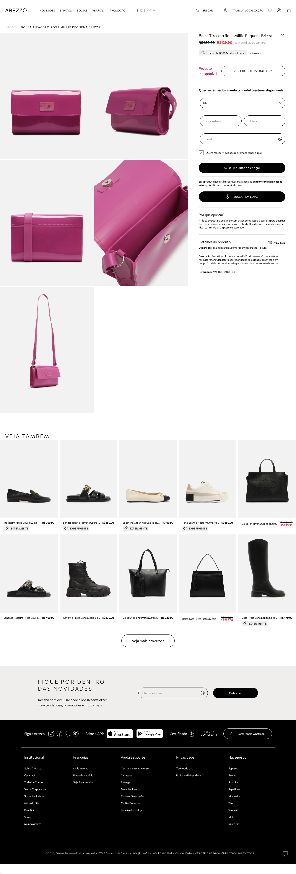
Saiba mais (254, 52)
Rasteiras (233, 823)
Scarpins (233, 782)
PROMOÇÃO (117, 10)
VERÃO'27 (98, 10)
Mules (231, 816)
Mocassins (234, 796)
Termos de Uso (184, 768)
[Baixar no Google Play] (150, 733)
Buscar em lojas (246, 196)
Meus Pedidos (129, 789)
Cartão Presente (130, 802)
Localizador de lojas (132, 809)
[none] (202, 693)
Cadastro (126, 775)
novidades (47, 10)
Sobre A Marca (32, 768)
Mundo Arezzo (32, 823)
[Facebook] (59, 733)
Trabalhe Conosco (34, 782)
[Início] (16, 10)
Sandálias (233, 809)
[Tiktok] (67, 733)
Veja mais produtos (148, 641)
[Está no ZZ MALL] (209, 733)
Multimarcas (80, 768)
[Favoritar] (282, 36)
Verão (27, 816)
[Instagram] (51, 733)
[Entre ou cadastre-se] (279, 10)
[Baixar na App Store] (120, 733)
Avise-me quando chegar (242, 168)
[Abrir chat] (286, 854)
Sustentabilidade (34, 796)
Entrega (125, 782)
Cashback (30, 775)
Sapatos (66, 10)
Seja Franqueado (83, 782)
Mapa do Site (31, 802)
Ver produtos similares (253, 71)
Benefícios (30, 809)
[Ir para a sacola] (289, 10)
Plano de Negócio (83, 775)
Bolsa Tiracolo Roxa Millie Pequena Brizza (61, 27)
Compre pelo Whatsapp (251, 733)
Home (12, 27)
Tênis (231, 802)
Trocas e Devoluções (132, 796)
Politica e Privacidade (188, 775)
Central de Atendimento (135, 768)
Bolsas (82, 10)
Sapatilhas (234, 789)
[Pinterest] (76, 733)
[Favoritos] (270, 10)
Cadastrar (235, 692)
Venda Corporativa (35, 789)
